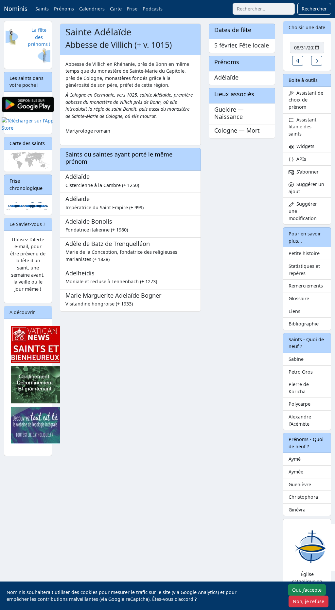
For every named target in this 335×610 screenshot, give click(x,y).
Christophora (303, 497)
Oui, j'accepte (307, 590)
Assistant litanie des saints (302, 127)
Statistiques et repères (304, 269)
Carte (116, 9)
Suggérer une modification (303, 211)
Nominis (15, 8)
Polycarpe (299, 404)
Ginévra (297, 510)
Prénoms (64, 9)
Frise (132, 9)
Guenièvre (300, 484)
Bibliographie (304, 324)
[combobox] (264, 9)
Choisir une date (307, 27)
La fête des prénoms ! (39, 37)
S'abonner (306, 172)
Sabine (296, 359)
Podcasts (153, 9)
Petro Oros (301, 372)
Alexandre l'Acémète (300, 420)
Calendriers (92, 9)
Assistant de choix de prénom (306, 100)
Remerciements (306, 286)
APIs (300, 159)
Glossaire (299, 298)
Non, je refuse (308, 601)
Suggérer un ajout (306, 187)
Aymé (295, 459)
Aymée (296, 472)
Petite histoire (304, 253)
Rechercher (314, 9)
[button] (297, 60)
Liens (294, 311)
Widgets (304, 146)
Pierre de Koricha (299, 388)
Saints (42, 9)
